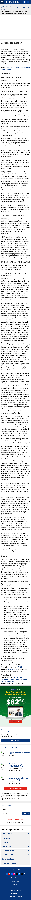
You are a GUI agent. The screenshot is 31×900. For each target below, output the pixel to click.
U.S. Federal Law (8, 851)
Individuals (6, 838)
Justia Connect (15, 878)
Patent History (25, 67)
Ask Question (15, 740)
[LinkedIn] (7, 874)
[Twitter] (22, 874)
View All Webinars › (15, 788)
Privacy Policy (15, 893)
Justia (2, 6)
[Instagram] (14, 874)
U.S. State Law (7, 855)
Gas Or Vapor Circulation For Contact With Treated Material (15, 8)
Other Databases (8, 859)
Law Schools (6, 846)
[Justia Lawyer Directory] (24, 874)
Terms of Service (15, 890)
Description (9, 67)
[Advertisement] (15, 27)
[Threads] (17, 874)
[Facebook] (12, 874)
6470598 (19, 667)
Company (16, 884)
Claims (17, 67)
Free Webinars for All (9, 748)
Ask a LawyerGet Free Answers (7, 731)
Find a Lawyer (6, 805)
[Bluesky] (19, 874)
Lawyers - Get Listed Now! (15, 819)
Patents (8, 6)
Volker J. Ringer (12, 669)
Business (5, 842)
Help (15, 887)
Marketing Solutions (9, 863)
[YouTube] (9, 874)
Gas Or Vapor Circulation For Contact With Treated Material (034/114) (14, 679)
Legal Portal (15, 881)
